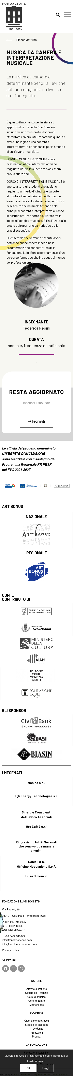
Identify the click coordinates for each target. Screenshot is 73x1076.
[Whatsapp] (21, 968)
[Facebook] (5, 968)
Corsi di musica (36, 997)
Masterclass (36, 1005)
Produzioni (36, 1032)
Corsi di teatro (36, 1000)
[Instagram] (13, 968)
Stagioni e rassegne (36, 1025)
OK (28, 1068)
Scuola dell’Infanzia (36, 993)
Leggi (45, 1068)
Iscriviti (38, 421)
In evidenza (36, 1028)
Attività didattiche (36, 989)
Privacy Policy (10, 950)
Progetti (36, 1036)
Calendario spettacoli (36, 1020)
